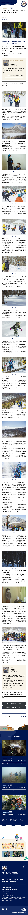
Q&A (21, 879)
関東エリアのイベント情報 (14, 703)
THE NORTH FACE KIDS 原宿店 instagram (14, 77)
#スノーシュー (7, 17)
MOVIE (9, 879)
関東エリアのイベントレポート (14, 707)
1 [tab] (13, 171)
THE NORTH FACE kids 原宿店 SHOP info (14, 75)
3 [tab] (15, 236)
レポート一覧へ (7, 716)
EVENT (4, 879)
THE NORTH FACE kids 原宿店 (16, 48)
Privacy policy (5, 881)
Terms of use (13, 881)
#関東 (3, 17)
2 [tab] (14, 171)
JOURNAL (15, 879)
